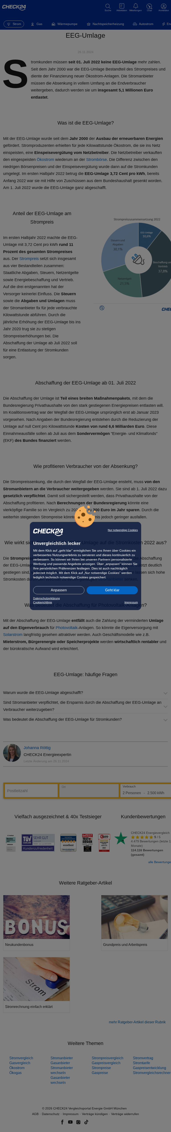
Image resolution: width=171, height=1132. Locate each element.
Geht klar (112, 590)
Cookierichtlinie (42, 602)
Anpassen (59, 590)
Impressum (131, 602)
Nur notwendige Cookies (123, 530)
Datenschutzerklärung (46, 598)
